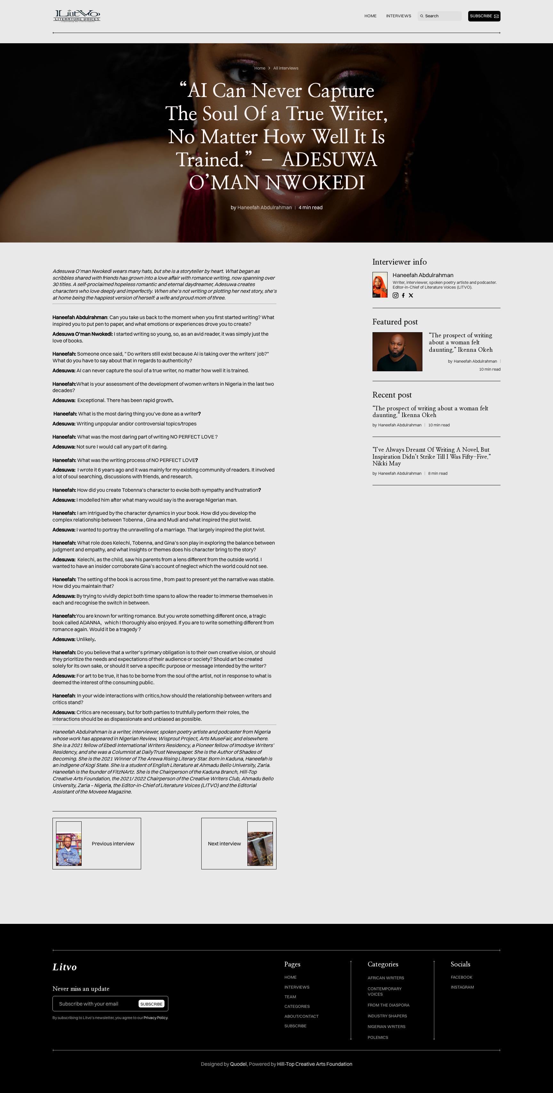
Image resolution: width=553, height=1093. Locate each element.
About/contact (302, 1016)
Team (290, 996)
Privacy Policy (155, 1017)
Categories (297, 1006)
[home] (77, 16)
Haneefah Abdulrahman (264, 207)
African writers (386, 977)
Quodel (238, 1064)
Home (371, 16)
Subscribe (296, 1025)
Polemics (378, 1037)
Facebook (461, 977)
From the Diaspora (389, 1004)
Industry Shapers (387, 1015)
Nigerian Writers (386, 1026)
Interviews (398, 16)
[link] (380, 285)
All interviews (286, 68)
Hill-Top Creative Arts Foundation (314, 1064)
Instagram (462, 987)
